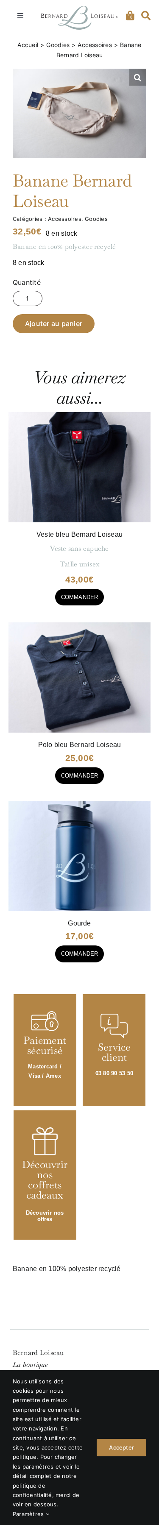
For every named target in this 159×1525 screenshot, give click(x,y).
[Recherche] (146, 15)
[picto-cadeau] (45, 1130)
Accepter (121, 1447)
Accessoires (64, 218)
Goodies (96, 218)
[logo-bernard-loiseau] (79, 9)
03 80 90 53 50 (114, 1073)
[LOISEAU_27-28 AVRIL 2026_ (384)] (79, 625)
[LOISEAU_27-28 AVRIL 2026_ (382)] (79, 415)
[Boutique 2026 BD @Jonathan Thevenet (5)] (79, 804)
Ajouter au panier (53, 323)
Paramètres (29, 1514)
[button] (137, 77)
